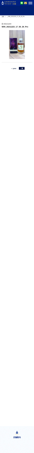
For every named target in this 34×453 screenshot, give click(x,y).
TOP (3, 16)
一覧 (21, 68)
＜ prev (13, 68)
